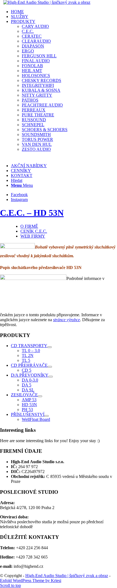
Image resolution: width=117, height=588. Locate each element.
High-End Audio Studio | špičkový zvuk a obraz (66, 575)
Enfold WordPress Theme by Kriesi (30, 580)
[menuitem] (64, 11)
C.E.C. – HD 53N (32, 213)
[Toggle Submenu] (49, 347)
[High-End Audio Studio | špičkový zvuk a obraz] (46, 2)
